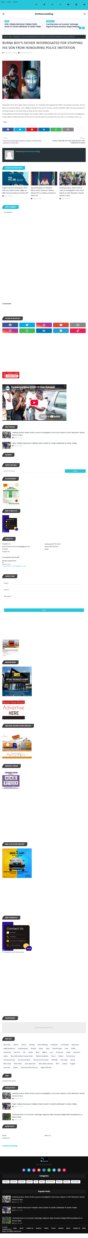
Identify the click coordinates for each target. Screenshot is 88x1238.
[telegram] (76, 5)
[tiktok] (78, 330)
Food (66, 1048)
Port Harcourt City (9, 1060)
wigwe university (46, 1067)
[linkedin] (44, 330)
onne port (77, 1052)
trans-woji (7, 1067)
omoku (68, 1052)
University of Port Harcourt (29, 1067)
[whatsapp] (60, 5)
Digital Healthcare (9, 1048)
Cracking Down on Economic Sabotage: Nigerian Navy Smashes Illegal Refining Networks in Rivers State (62, 25)
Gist (24, 1052)
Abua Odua (7, 1045)
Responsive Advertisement (44, 1027)
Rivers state (7, 1064)
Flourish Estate (57, 1048)
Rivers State (18, 1064)
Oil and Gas (59, 1052)
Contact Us (6, 551)
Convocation (65, 1045)
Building (31, 1045)
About (9, 2)
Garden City (7, 1052)
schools (64, 1064)
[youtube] (68, 5)
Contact (15, 2)
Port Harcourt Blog (10, 53)
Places (53, 1056)
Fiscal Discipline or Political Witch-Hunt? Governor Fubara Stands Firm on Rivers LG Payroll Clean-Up (43, 192)
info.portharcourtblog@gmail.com (14, 566)
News (10, 37)
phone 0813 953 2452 (51, 546)
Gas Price (17, 1052)
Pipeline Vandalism (42, 1056)
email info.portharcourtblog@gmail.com (16, 546)
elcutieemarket (23, 1048)
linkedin (5, 549)
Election (33, 1048)
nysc (51, 1052)
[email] (84, 5)
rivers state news (30, 1064)
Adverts (16, 1045)
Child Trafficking (42, 1045)
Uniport (15, 1067)
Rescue (73, 1060)
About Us (48, 1135)
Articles (23, 1045)
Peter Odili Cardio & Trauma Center (22, 1056)
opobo (6, 1056)
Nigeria (44, 1052)
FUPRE (73, 1048)
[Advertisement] (44, 285)
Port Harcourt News (24, 1060)
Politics (61, 1056)
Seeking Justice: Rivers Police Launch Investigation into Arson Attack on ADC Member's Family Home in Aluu (71, 192)
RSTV (57, 1064)
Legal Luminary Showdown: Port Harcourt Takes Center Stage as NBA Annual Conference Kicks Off (15, 190)
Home (3, 2)
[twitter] (44, 5)
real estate (63, 1060)
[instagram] (52, 5)
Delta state (75, 1045)
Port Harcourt (70, 1056)
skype (46, 549)
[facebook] (36, 5)
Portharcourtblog (44, 14)
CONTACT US (6, 544)
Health (31, 1052)
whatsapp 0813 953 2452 (52, 544)
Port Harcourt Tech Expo (40, 1060)
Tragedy (72, 1064)
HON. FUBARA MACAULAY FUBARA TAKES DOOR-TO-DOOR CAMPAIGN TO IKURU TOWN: (23, 25)
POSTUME (54, 1060)
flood (47, 1048)
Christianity (54, 1045)
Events (41, 1048)
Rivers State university (46, 1064)
